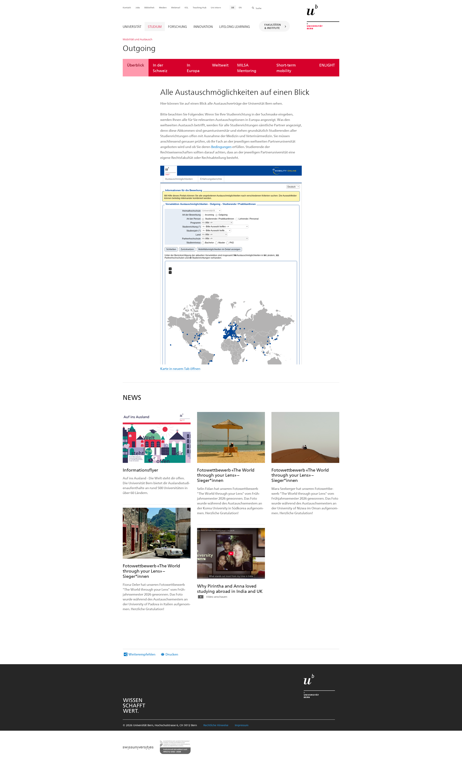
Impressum (242, 725)
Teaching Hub (199, 7)
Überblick (135, 64)
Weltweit (220, 64)
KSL (186, 7)
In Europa (193, 67)
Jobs (138, 7)
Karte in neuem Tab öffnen (180, 368)
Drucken (171, 654)
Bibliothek (149, 7)
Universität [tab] (132, 26)
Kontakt (127, 7)
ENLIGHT (327, 64)
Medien (163, 7)
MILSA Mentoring (246, 67)
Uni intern (216, 7)
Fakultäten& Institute (272, 26)
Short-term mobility (286, 67)
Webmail (175, 7)
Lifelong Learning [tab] (234, 26)
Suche (258, 8)
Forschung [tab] (177, 26)
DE (232, 7)
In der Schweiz (160, 67)
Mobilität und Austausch (137, 39)
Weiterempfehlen (141, 654)
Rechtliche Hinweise (215, 725)
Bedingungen (221, 146)
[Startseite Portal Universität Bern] (323, 16)
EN (240, 7)
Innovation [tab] (203, 26)
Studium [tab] (155, 26)
